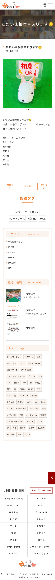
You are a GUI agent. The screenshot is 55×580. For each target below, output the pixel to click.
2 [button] (28, 109)
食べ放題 (10, 434)
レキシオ (10, 402)
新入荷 (34, 395)
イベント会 (11, 395)
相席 (19, 434)
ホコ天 (9, 408)
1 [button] (26, 109)
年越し (37, 382)
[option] (27, 83)
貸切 (10, 267)
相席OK (17, 382)
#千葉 (43, 218)
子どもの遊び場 (34, 363)
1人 (8, 428)
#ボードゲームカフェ (27, 212)
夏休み (20, 402)
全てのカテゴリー (16, 241)
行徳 (38, 389)
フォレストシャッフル (16, 376)
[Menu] (50, 4)
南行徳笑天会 (21, 408)
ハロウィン (29, 357)
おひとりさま (40, 402)
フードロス (23, 395)
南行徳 (43, 415)
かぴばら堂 (11, 415)
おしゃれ (12, 252)
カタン (22, 363)
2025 (9, 389)
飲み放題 (41, 428)
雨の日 (22, 428)
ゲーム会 (31, 376)
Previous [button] (6, 85)
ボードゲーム (31, 415)
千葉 (21, 415)
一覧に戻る (27, 186)
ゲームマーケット (14, 357)
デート (11, 257)
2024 (24, 382)
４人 (9, 382)
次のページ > (45, 186)
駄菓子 (31, 428)
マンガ (27, 434)
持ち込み (29, 421)
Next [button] (49, 85)
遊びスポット (12, 369)
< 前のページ (10, 186)
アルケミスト (26, 369)
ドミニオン (11, 363)
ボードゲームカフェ (15, 421)
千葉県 (22, 389)
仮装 (38, 357)
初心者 (11, 247)
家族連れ (12, 262)
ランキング (34, 408)
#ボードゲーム (17, 218)
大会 (44, 408)
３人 (40, 376)
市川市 (30, 389)
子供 (14, 428)
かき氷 (29, 402)
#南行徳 (32, 218)
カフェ (39, 421)
